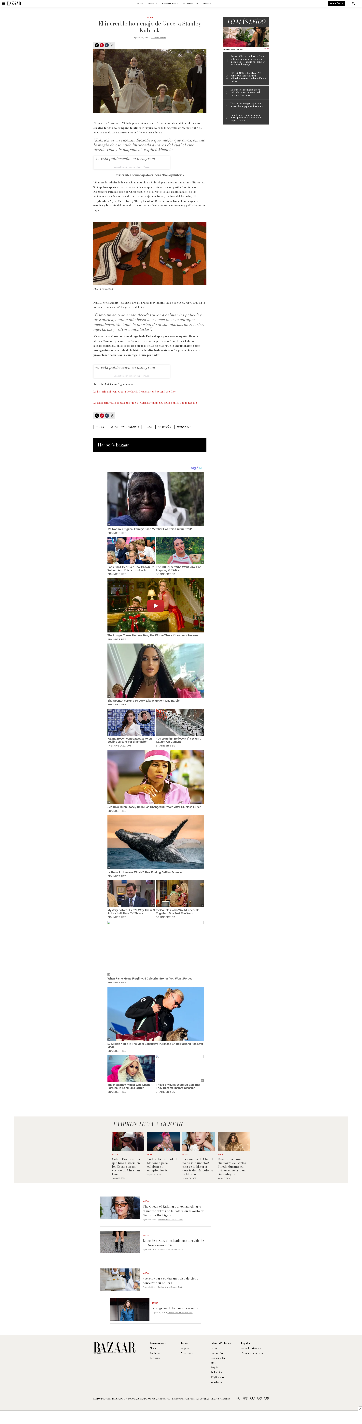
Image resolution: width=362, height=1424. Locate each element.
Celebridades (170, 3)
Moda (140, 3)
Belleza (152, 3)
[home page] (14, 3)
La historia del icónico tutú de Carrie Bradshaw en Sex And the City (134, 392)
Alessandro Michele (124, 427)
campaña (164, 427)
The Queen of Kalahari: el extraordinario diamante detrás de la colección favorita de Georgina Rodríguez (173, 1211)
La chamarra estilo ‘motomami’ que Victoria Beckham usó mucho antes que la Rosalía (145, 403)
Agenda (207, 3)
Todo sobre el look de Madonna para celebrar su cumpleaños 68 (162, 1165)
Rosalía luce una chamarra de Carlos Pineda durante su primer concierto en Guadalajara (232, 1167)
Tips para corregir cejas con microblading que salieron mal (247, 105)
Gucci (100, 427)
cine (148, 427)
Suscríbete (336, 3)
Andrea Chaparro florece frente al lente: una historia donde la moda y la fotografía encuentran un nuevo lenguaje (247, 60)
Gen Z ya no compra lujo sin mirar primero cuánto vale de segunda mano (246, 118)
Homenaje (184, 427)
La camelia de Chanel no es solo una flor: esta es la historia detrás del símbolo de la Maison (197, 1167)
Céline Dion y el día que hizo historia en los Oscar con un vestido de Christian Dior (126, 1167)
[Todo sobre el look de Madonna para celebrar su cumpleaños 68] (163, 1141)
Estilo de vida (190, 3)
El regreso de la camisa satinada (175, 1308)
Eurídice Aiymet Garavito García (170, 1219)
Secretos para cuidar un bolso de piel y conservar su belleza (170, 1280)
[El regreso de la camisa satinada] (129, 1309)
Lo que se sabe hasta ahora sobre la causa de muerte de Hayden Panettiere (245, 92)
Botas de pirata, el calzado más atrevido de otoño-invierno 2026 (173, 1242)
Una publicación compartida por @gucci (131, 167)
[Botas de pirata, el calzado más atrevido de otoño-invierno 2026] (120, 1242)
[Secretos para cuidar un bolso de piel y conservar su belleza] (120, 1279)
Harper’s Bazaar (158, 37)
